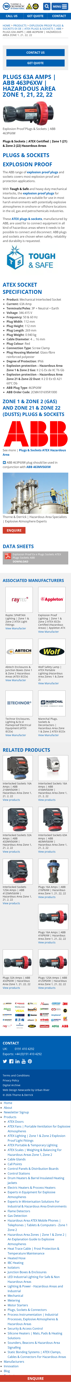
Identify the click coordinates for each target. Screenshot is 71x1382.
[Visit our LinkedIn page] (17, 1061)
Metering (14, 1300)
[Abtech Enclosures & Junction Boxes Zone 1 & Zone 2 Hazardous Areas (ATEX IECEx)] (19, 651)
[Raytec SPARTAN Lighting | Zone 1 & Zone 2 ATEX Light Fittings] (19, 600)
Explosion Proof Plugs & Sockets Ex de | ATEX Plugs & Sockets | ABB (33, 27)
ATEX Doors (16, 1122)
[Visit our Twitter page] (5, 1061)
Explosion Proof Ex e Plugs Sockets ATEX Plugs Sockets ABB (37, 558)
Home (6, 25)
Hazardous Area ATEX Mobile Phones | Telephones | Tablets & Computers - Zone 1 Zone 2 (38, 1225)
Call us (11, 16)
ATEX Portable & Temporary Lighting (33, 1145)
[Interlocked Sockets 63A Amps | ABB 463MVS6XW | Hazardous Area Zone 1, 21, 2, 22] (53, 820)
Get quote (35, 16)
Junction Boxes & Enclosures (27, 1272)
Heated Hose (16, 1258)
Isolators (14, 1268)
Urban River (42, 1090)
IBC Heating (15, 1263)
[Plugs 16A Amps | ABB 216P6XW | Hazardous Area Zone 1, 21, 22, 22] (53, 871)
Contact (59, 16)
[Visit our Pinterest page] (30, 1061)
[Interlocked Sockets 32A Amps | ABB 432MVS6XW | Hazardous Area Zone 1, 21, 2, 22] (18, 820)
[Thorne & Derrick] (21, 6)
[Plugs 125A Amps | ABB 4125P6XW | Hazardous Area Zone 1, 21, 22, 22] (53, 962)
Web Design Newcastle (17, 1090)
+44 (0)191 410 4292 (28, 1054)
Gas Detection (17, 1216)
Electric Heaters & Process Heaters (32, 1188)
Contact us (35, 53)
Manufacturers (14, 1362)
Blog (7, 1371)
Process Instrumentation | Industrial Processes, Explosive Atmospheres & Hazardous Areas (33, 1319)
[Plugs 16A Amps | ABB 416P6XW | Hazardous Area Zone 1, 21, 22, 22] (53, 917)
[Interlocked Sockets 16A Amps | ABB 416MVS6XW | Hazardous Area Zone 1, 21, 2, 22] (53, 768)
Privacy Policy (11, 1080)
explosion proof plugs (38, 193)
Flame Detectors (19, 1211)
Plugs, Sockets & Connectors (27, 1310)
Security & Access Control (25, 1329)
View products (11, 800)
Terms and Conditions (16, 1075)
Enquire (14, 530)
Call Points (15, 1164)
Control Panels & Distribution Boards (33, 1169)
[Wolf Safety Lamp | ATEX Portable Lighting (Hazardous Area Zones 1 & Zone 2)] (52, 651)
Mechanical (15, 1296)
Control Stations (19, 1173)
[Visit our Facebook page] (11, 1061)
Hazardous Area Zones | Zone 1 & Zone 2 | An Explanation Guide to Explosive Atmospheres (37, 1239)
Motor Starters (18, 1305)
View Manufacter (15, 628)
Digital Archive (11, 1085)
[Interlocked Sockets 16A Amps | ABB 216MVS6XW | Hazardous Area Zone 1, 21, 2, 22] (18, 768)
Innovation (11, 1366)
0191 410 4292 (24, 1049)
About (8, 1108)
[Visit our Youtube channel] (24, 1061)
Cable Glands (17, 1159)
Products (20, 25)
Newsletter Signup (16, 1112)
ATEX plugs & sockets (27, 219)
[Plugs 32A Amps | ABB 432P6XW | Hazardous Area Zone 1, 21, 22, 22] (18, 962)
